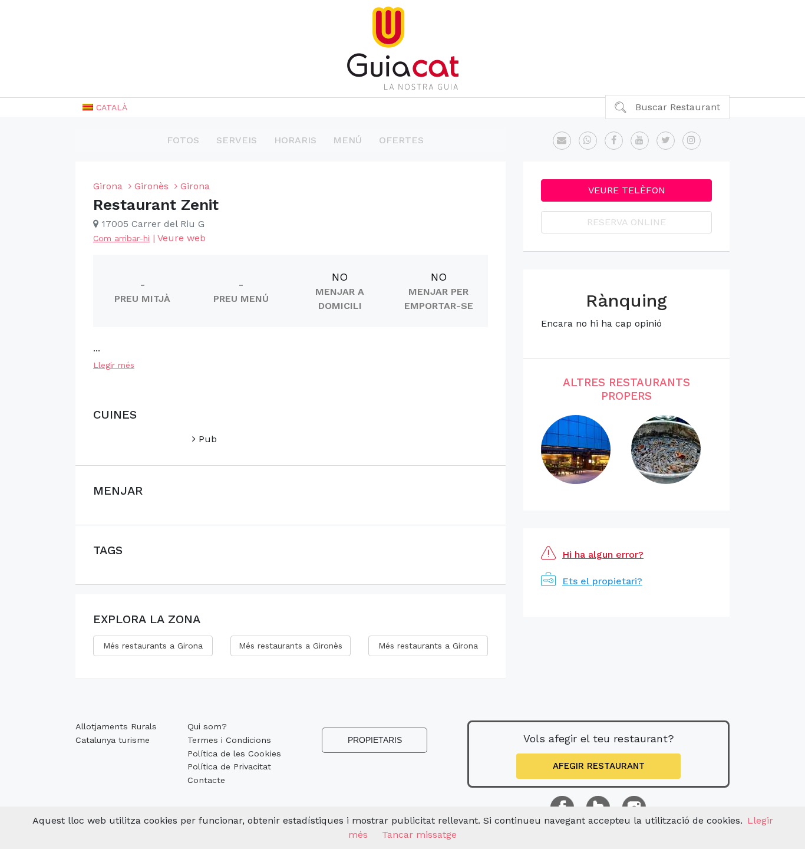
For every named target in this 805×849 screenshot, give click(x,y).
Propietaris (375, 740)
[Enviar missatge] (562, 140)
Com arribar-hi (121, 238)
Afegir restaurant (599, 766)
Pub (206, 439)
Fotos (183, 140)
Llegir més (113, 365)
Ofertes (401, 140)
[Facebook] (614, 140)
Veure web (181, 237)
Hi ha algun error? (603, 554)
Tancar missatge (419, 834)
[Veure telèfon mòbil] (588, 140)
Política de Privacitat (229, 766)
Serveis (236, 140)
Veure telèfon (626, 190)
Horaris (295, 140)
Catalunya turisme (112, 740)
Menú (347, 140)
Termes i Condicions (229, 740)
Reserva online (626, 222)
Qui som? (207, 726)
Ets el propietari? (602, 581)
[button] (104, 107)
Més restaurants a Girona (153, 645)
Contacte (206, 780)
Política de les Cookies (234, 753)
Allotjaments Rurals (116, 726)
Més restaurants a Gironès (290, 645)
